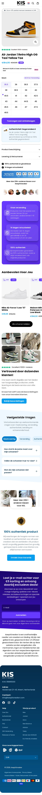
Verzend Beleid (9, 775)
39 (26, 90)
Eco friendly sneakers (30, 739)
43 (6, 101)
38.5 (16, 90)
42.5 (36, 95)
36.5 (26, 84)
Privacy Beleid (27, 772)
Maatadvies (6, 720)
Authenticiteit (6, 716)
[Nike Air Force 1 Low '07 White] (16, 291)
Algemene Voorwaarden (12, 772)
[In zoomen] (35, 41)
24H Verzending (7, 731)
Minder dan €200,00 (30, 735)
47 (26, 107)
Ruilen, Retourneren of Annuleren (26, 775)
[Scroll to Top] (38, 783)
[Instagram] (9, 702)
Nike (24, 712)
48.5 (6, 112)
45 (36, 101)
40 (36, 90)
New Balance (27, 724)
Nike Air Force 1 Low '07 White (13, 309)
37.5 (36, 84)
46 (16, 107)
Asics (24, 720)
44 (16, 101)
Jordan (25, 716)
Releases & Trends (8, 735)
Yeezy (25, 731)
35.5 (6, 84)
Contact (5, 727)
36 (16, 84)
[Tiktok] (14, 702)
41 (16, 95)
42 (26, 95)
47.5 (36, 107)
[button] (28, 3)
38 (6, 90)
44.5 (26, 101)
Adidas (25, 727)
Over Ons (5, 712)
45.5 (6, 107)
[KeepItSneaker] (21, 3)
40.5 (6, 95)
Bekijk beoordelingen (14, 401)
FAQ (3, 724)
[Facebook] (3, 702)
